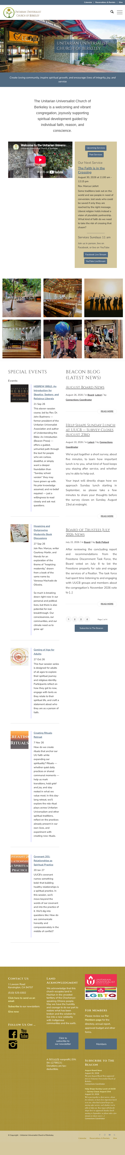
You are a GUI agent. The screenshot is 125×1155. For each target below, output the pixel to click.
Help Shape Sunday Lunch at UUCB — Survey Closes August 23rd (90, 430)
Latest (98, 394)
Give (121, 2)
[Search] (110, 12)
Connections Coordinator (79, 399)
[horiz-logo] (22, 12)
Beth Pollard (102, 542)
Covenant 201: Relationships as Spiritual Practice (43, 860)
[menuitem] (88, 2)
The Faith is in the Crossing (91, 170)
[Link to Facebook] (99, 1134)
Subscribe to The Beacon (99, 1063)
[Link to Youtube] (109, 1134)
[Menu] (118, 12)
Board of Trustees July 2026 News (88, 532)
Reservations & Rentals (105, 2)
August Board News (85, 387)
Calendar (88, 2)
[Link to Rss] (114, 1134)
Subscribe (13, 1006)
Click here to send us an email (21, 999)
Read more (107, 411)
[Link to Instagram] (104, 1134)
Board (91, 394)
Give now (13, 1011)
